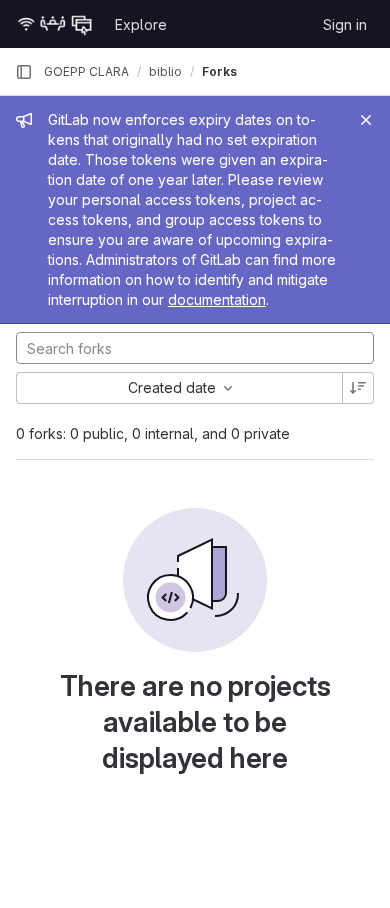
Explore (141, 24)
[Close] (366, 120)
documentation (217, 299)
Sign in (345, 24)
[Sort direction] (358, 388)
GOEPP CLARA (86, 71)
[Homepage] (55, 24)
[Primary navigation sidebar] (24, 72)
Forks (219, 71)
